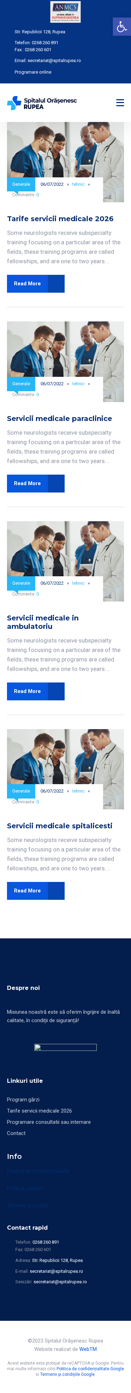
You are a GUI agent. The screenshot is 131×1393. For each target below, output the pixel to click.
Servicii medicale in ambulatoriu (43, 622)
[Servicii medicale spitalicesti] (65, 733)
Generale (21, 184)
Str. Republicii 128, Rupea (40, 31)
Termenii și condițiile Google (67, 1374)
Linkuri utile (25, 1081)
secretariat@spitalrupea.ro (54, 60)
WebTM (88, 1349)
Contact (16, 1133)
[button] (122, 27)
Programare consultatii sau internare (49, 1122)
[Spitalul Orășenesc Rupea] (42, 102)
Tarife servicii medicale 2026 (60, 219)
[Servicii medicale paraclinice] (65, 325)
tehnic (78, 184)
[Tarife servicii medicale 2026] (65, 126)
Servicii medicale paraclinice (59, 418)
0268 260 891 (45, 42)
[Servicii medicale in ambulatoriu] (65, 525)
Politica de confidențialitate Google (90, 1368)
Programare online (33, 72)
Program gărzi (23, 1099)
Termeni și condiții (28, 1205)
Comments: (25, 194)
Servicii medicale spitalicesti (59, 826)
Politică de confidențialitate (38, 1171)
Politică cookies (25, 1188)
